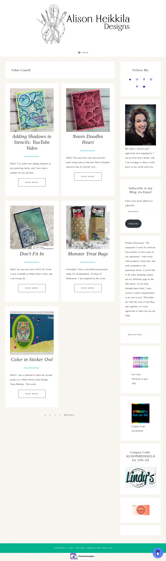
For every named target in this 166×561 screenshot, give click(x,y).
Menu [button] (86, 53)
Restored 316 (104, 548)
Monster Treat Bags (88, 253)
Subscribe (133, 223)
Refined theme (84, 548)
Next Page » (69, 415)
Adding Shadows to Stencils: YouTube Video (31, 142)
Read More (31, 182)
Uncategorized (31, 156)
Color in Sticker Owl (32, 359)
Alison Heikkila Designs (83, 24)
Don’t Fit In (32, 253)
